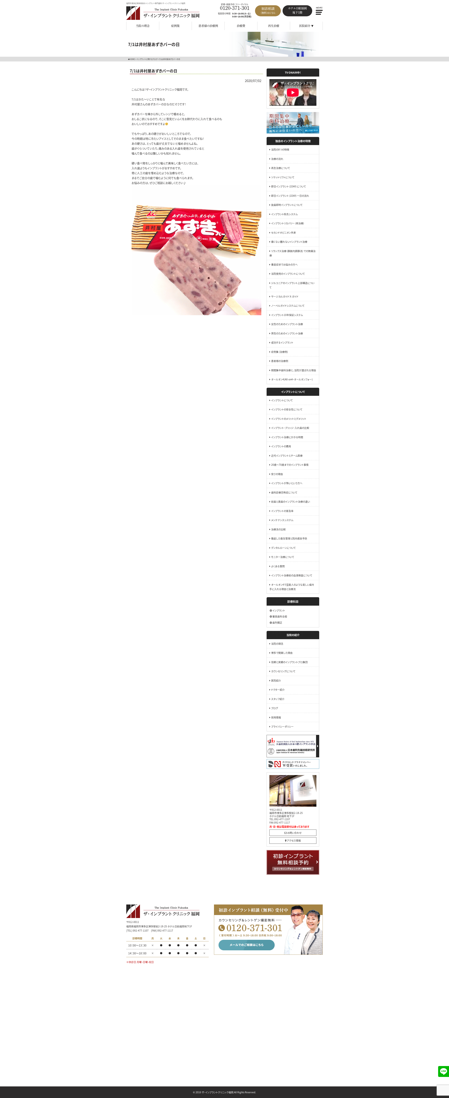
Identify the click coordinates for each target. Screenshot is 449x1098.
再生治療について (280, 168)
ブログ (274, 708)
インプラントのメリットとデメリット (288, 418)
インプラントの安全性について (287, 409)
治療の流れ (277, 158)
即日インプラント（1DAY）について (288, 186)
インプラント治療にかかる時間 (287, 437)
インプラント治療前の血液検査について (291, 575)
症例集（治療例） (279, 351)
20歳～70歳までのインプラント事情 (290, 464)
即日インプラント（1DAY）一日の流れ (290, 195)
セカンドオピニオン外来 (283, 232)
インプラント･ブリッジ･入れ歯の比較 (290, 428)
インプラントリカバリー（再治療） (287, 223)
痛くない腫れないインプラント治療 (289, 241)
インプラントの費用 (281, 446)
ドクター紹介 (278, 689)
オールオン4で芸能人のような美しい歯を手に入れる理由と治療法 (291, 587)
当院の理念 (143, 25)
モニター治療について (282, 557)
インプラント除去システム (284, 214)
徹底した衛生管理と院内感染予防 (289, 538)
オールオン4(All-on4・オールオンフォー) (292, 379)
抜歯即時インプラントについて (287, 205)
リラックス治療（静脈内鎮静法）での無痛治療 (292, 253)
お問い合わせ (294, 832)
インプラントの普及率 (282, 511)
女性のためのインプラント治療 (287, 324)
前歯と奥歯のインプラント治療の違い (290, 501)
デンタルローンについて (283, 547)
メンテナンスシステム (282, 520)
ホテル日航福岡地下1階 (297, 10)
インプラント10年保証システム (287, 315)
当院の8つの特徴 (280, 149)
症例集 (175, 25)
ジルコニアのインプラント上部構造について (291, 285)
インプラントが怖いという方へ (286, 483)
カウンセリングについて (283, 671)
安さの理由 (277, 474)
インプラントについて (282, 400)
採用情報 (276, 717)
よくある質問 (278, 566)
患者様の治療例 (208, 25)
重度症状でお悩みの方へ (284, 264)
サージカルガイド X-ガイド (284, 296)
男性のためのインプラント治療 (287, 333)
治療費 (241, 25)
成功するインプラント (282, 342)
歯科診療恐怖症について (284, 492)
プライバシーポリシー (282, 726)
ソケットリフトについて (282, 177)
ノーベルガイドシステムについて (288, 305)
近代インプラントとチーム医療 (287, 455)
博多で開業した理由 (282, 652)
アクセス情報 (293, 840)
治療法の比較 (278, 529)
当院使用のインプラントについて (288, 273)
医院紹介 (276, 680)
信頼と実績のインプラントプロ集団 (289, 662)
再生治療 (273, 25)
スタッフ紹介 (277, 699)
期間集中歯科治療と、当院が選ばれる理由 (293, 370)
